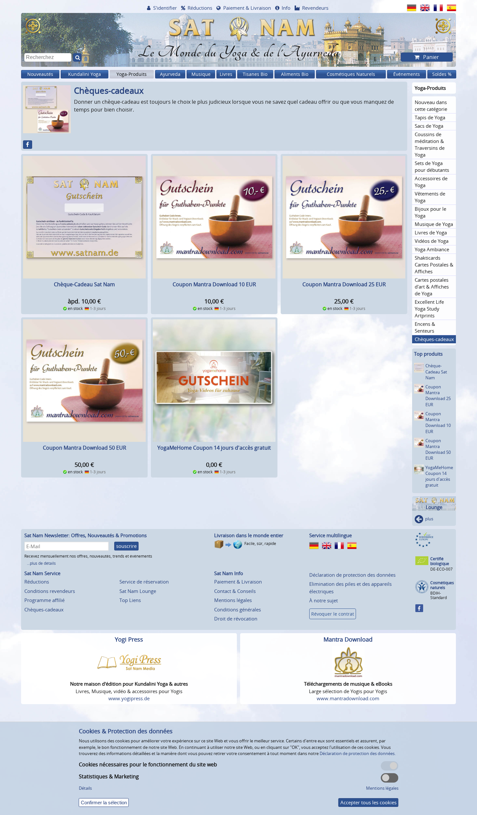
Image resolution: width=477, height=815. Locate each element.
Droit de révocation (235, 618)
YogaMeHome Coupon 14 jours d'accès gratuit (214, 447)
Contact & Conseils (235, 591)
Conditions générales (237, 609)
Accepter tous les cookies (368, 802)
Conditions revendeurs (49, 591)
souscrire (126, 546)
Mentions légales (233, 600)
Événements (406, 74)
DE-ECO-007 (441, 569)
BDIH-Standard (438, 595)
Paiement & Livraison (247, 8)
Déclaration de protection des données (352, 575)
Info (286, 8)
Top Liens (130, 600)
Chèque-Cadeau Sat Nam (84, 284)
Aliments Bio (294, 74)
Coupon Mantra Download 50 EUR (84, 447)
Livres (226, 74)
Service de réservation (144, 581)
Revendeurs (315, 8)
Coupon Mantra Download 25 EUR (344, 284)
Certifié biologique (439, 561)
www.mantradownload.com (348, 698)
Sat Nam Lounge (137, 591)
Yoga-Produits (131, 74)
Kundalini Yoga (84, 74)
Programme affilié (44, 600)
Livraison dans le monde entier (248, 535)
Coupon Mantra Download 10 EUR (214, 284)
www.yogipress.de (129, 698)
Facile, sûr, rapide (260, 543)
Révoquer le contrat (332, 614)
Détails (85, 788)
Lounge (434, 507)
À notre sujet (323, 600)
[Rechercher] (77, 57)
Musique (201, 74)
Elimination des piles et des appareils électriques (350, 588)
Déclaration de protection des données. (358, 753)
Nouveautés (40, 74)
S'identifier (165, 8)
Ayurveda (170, 74)
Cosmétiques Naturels (351, 74)
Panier (430, 57)
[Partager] (27, 144)
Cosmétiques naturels (442, 585)
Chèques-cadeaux (44, 609)
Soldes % (442, 74)
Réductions (200, 8)
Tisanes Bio (255, 74)
